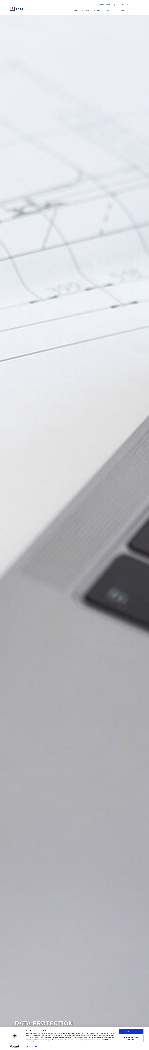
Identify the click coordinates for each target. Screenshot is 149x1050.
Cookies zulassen (131, 1032)
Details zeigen (31, 1046)
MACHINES (74, 10)
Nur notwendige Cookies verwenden (131, 1038)
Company (107, 10)
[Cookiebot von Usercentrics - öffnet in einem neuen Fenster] (14, 1046)
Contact (109, 5)
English (122, 4)
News (115, 10)
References (86, 10)
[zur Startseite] (20, 8)
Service (97, 10)
